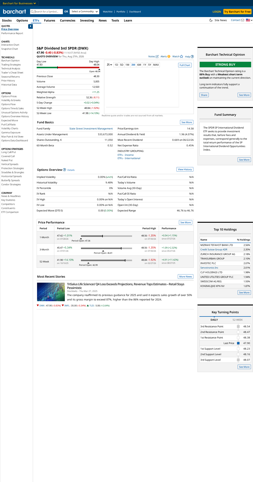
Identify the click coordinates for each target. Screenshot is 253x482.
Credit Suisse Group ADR (213, 249)
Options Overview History (15, 116)
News (103, 20)
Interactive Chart (10, 44)
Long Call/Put (8, 152)
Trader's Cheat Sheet (12, 72)
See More (187, 122)
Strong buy (225, 64)
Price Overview (10, 29)
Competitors (8, 204)
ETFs (36, 20)
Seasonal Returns (10, 76)
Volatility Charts (9, 128)
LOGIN (217, 11)
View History (185, 169)
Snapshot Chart (9, 48)
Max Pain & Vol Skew (12, 136)
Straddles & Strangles (12, 172)
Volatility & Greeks (11, 100)
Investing (87, 20)
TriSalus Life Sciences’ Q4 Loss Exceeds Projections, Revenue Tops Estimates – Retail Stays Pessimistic (125, 286)
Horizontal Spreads (11, 176)
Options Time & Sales (12, 108)
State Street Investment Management (91, 128)
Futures (49, 20)
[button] (249, 20)
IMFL (66, 305)
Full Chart (185, 65)
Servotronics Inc (209, 267)
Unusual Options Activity (14, 112)
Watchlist (107, 11)
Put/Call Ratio (8, 124)
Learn (128, 20)
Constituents (8, 208)
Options (22, 20)
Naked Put (7, 160)
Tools (115, 20)
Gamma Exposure (10, 132)
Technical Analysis (10, 68)
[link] (189, 56)
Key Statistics (8, 200)
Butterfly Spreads (10, 180)
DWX (41, 305)
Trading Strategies (11, 64)
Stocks (7, 20)
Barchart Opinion (10, 60)
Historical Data (9, 84)
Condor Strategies (11, 184)
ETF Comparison (10, 212)
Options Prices (9, 96)
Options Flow (8, 104)
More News (185, 276)
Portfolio (120, 11)
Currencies (67, 20)
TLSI (91, 305)
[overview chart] (149, 90)
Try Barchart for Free (237, 11)
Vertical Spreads (9, 164)
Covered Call (8, 156)
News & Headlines (11, 196)
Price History (8, 80)
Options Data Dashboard (14, 140)
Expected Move (9, 120)
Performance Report (12, 33)
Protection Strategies (12, 168)
